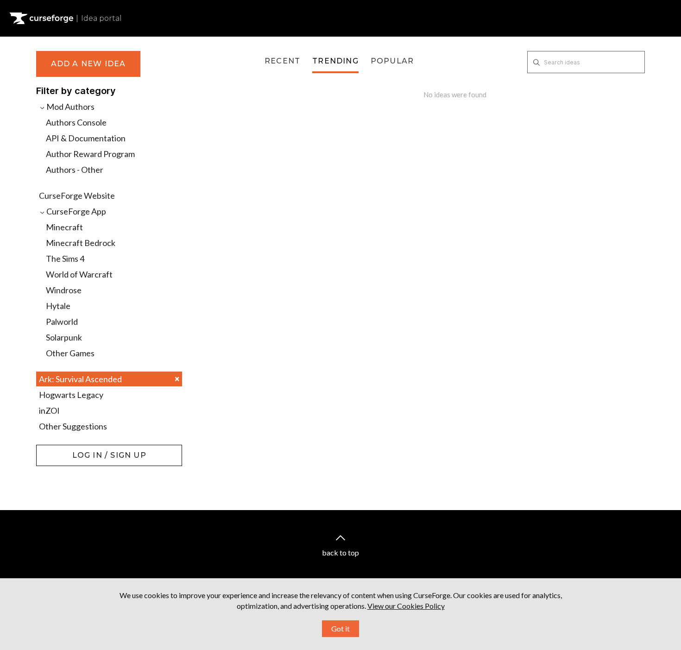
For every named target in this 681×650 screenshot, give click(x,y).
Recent (282, 61)
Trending (335, 61)
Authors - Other (74, 169)
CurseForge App (75, 211)
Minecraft (64, 227)
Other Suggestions (73, 426)
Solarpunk (64, 337)
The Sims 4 (65, 258)
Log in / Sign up (59, 449)
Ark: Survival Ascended (109, 378)
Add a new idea (88, 63)
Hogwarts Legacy (71, 395)
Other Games (70, 353)
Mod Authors (70, 106)
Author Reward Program (90, 154)
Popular (392, 61)
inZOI (49, 410)
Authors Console (76, 122)
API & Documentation (86, 138)
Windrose (64, 290)
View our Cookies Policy (406, 605)
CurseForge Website (77, 195)
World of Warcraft (79, 274)
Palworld (62, 321)
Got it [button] (340, 628)
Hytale (58, 306)
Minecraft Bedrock (80, 243)
